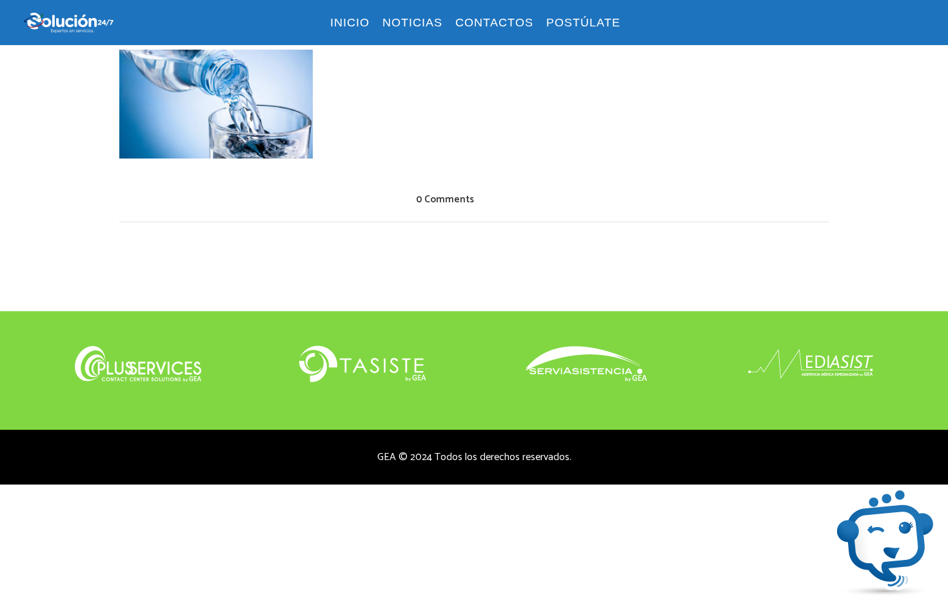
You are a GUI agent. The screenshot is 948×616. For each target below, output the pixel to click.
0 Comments (445, 199)
